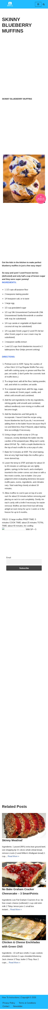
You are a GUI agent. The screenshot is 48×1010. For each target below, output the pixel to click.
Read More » (13, 856)
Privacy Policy (9, 1003)
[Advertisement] (24, 72)
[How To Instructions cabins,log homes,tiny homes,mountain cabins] (10, 4)
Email (8, 558)
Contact (6, 1006)
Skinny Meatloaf (12, 840)
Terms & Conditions (27, 1003)
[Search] (44, 4)
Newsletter (17, 1006)
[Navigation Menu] (38, 4)
